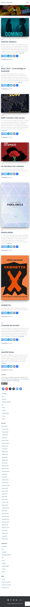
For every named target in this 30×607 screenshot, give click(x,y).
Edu (3, 396)
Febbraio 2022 (5, 465)
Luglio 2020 (4, 493)
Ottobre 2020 (5, 488)
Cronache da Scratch (10, 325)
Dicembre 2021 (5, 468)
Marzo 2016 (4, 530)
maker (3, 407)
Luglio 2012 (4, 536)
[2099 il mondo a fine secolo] (15, 103)
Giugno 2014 (5, 533)
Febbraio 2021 (5, 479)
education (4, 399)
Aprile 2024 (4, 437)
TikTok (20, 600)
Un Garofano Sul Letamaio (12, 166)
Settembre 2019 (5, 508)
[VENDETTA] (15, 277)
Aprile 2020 (4, 496)
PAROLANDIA (7, 232)
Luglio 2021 (4, 474)
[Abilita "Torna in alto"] (27, 604)
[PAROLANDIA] (15, 205)
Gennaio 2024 (5, 440)
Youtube (8, 600)
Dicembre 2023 (5, 443)
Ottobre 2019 (5, 505)
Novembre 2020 (5, 485)
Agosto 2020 (5, 491)
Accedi (3, 579)
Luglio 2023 (4, 448)
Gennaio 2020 (5, 502)
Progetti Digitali (5, 413)
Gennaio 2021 (5, 482)
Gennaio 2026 (5, 429)
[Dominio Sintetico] (15, 27)
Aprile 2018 (4, 510)
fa (10, 59)
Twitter (13, 600)
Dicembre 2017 (5, 513)
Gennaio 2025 (5, 432)
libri (2, 39)
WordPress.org (5, 587)
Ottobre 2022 (5, 454)
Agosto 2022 (5, 457)
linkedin (16, 600)
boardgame (4, 393)
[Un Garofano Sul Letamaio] (15, 151)
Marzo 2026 (4, 426)
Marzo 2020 (4, 499)
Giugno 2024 (5, 434)
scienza (3, 416)
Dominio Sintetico (8, 42)
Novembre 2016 (5, 522)
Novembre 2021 (5, 471)
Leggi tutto (21, 52)
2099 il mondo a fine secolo (13, 118)
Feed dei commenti (6, 584)
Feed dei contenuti (6, 582)
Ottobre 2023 (5, 446)
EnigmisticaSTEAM (6, 402)
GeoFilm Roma (7, 352)
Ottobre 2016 (5, 524)
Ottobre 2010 (5, 538)
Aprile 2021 (4, 477)
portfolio (4, 410)
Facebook (11, 600)
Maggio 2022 (5, 460)
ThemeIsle (20, 603)
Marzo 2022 (4, 462)
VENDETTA (6, 305)
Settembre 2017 (5, 519)
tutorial (3, 418)
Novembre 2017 (5, 516)
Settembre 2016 (5, 527)
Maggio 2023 (5, 451)
